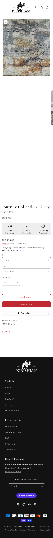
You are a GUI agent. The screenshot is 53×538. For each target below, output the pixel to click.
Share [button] (7, 331)
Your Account (11, 426)
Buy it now (26, 304)
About (8, 387)
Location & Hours (13, 410)
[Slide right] (32, 201)
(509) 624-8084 (13, 471)
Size (4, 255)
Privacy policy (43, 526)
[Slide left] (21, 201)
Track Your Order (13, 432)
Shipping (5, 243)
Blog (7, 393)
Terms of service (11, 530)
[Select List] (48, 313)
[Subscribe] (42, 486)
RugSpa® (9, 399)
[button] (5, 7)
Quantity (6, 278)
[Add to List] (47, 21)
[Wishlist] (41, 7)
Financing (10, 444)
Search (8, 405)
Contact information (28, 530)
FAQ (7, 438)
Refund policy (30, 526)
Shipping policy (44, 530)
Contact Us (10, 449)
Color (4, 266)
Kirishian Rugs (16, 526)
